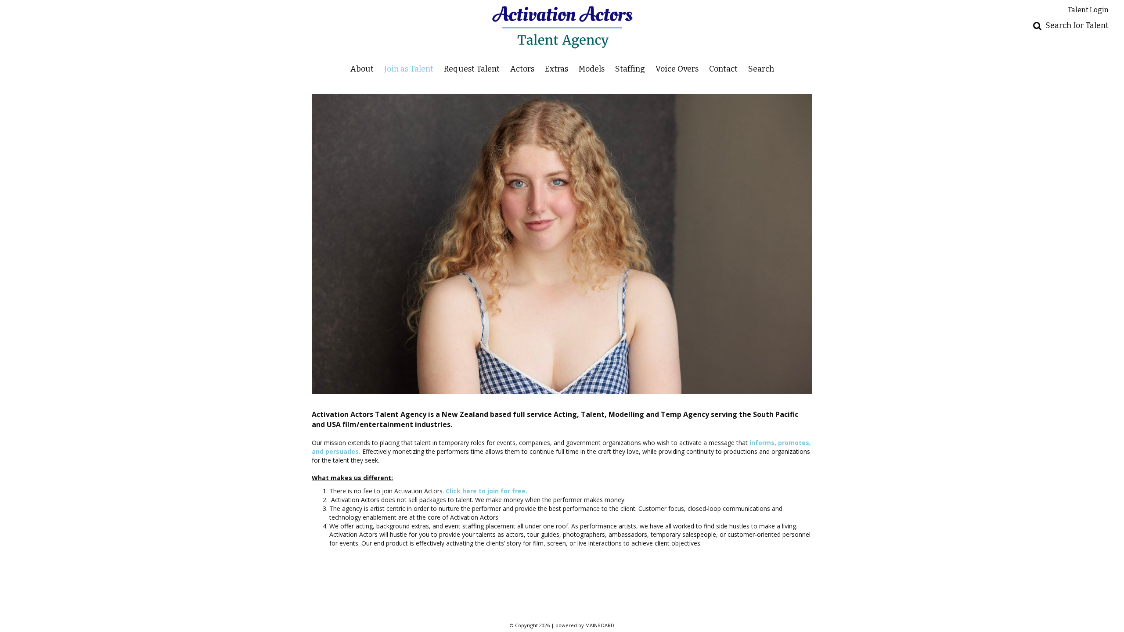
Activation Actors (562, 27)
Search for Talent (1077, 25)
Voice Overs (677, 68)
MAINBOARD (599, 625)
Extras (556, 68)
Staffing (630, 68)
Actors (522, 68)
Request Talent (472, 68)
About (362, 68)
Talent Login (1088, 10)
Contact (723, 68)
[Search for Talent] (1037, 25)
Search (761, 68)
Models (592, 68)
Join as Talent (408, 68)
